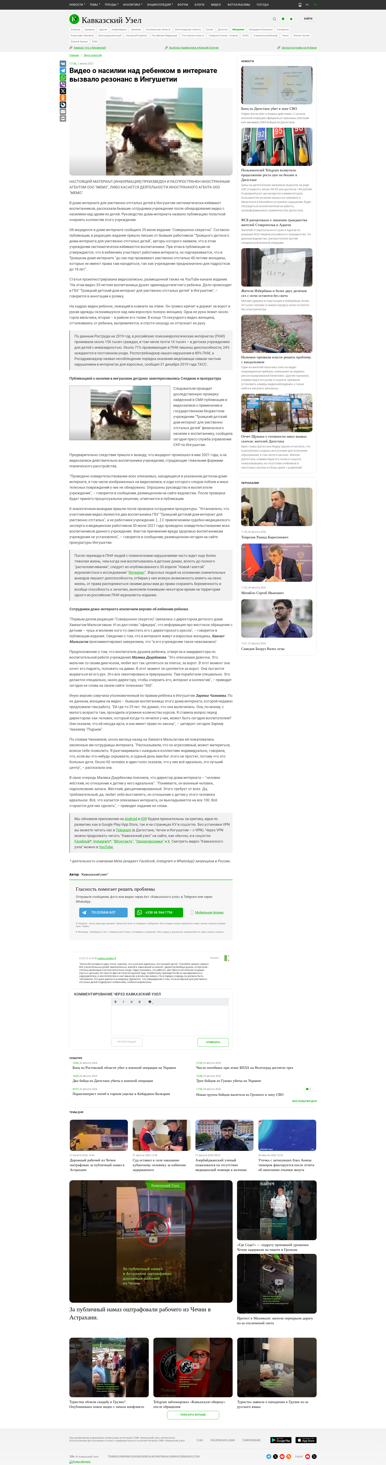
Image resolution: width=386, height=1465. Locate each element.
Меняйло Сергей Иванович (262, 592)
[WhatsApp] (62, 77)
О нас (200, 1439)
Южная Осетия (301, 35)
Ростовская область (193, 35)
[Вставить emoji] (150, 1001)
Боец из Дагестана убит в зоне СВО (269, 108)
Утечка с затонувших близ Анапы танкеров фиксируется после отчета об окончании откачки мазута (286, 1165)
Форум (183, 4)
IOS (143, 819)
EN (315, 4)
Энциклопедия (159, 4)
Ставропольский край (265, 35)
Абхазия (75, 29)
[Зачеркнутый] (140, 1001)
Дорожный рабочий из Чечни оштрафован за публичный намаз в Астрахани (97, 1165)
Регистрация (126, 1041)
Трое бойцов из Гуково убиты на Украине (228, 1080)
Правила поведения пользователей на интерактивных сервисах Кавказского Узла (154, 1456)
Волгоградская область (188, 29)
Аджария (89, 29)
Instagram (101, 841)
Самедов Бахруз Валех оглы (262, 648)
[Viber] (62, 84)
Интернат (137, 572)
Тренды (110, 4)
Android (131, 819)
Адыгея (103, 29)
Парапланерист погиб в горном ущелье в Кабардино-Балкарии (121, 1093)
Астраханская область (158, 29)
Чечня (285, 35)
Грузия (209, 29)
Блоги (199, 4)
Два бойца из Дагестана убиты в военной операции (113, 1080)
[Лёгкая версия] (300, 5)
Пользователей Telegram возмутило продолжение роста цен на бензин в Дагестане (269, 175)
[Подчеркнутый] (131, 1001)
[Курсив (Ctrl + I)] (123, 1001)
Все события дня (304, 1101)
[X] (62, 91)
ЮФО (95, 41)
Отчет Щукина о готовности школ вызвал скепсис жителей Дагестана (274, 438)
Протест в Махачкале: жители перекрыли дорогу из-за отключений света (275, 1320)
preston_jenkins (106, 958)
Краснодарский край (109, 35)
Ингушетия (238, 29)
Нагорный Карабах (136, 35)
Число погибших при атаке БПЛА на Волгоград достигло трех (244, 1067)
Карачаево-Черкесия (82, 35)
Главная (74, 55)
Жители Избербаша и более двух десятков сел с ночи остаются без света (274, 293)
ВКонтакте (123, 841)
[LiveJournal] (62, 105)
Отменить (213, 1042)
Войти (308, 18)
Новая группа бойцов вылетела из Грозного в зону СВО (239, 1094)
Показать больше (193, 1414)
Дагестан (223, 29)
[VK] (62, 64)
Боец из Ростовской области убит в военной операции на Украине (124, 1067)
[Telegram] (62, 70)
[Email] (62, 111)
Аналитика (131, 4)
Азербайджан (119, 29)
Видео (216, 4)
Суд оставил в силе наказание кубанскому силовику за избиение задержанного (159, 1165)
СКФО (245, 35)
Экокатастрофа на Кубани (299, 47)
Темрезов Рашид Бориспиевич (264, 537)
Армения (136, 29)
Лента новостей (93, 55)
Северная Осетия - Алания (223, 35)
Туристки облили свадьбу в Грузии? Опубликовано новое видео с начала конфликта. (107, 1404)
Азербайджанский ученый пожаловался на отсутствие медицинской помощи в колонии (221, 1165)
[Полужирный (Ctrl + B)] (115, 1001)
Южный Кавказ (79, 41)
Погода (263, 4)
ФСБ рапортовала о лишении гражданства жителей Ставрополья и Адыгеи (274, 222)
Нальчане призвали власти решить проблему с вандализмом (276, 359)
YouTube (106, 847)
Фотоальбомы (239, 4)
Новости (76, 4)
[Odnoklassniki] (62, 98)
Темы (94, 4)
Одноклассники (149, 841)
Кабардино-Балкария (261, 29)
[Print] (62, 118)
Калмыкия (283, 29)
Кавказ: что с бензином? (89, 47)
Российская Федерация (164, 35)
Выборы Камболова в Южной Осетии (194, 47)
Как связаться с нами (222, 1439)
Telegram (123, 830)
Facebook (82, 841)
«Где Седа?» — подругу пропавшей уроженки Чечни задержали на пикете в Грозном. (273, 1247)
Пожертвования (251, 1439)
